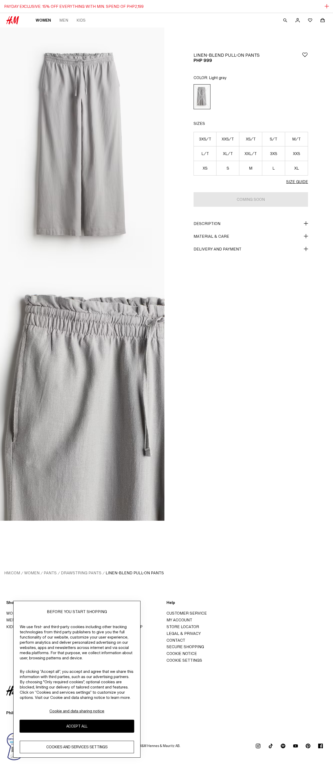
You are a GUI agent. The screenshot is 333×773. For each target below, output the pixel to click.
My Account (179, 620)
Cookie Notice (181, 653)
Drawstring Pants (81, 573)
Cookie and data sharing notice (76, 711)
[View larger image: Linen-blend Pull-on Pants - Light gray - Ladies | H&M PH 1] (82, 151)
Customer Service (186, 613)
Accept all (76, 726)
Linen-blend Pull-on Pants (135, 573)
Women (43, 20)
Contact (175, 640)
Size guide (297, 181)
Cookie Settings (184, 660)
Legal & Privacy (183, 633)
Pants (50, 573)
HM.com (12, 573)
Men (63, 20)
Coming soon (251, 199)
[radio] (202, 96)
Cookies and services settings (77, 747)
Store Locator (182, 626)
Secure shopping (185, 647)
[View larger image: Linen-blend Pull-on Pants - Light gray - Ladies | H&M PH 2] (82, 397)
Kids (81, 20)
